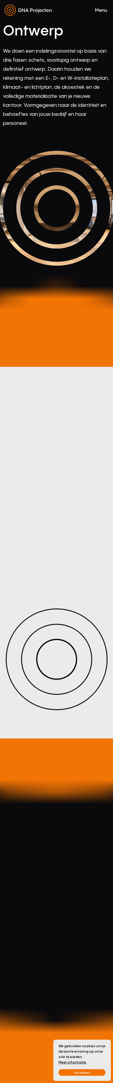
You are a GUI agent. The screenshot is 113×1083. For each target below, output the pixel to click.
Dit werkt (71, 1036)
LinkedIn (47, 1074)
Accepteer (82, 1072)
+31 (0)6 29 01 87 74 (18, 1051)
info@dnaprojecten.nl (20, 1043)
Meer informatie (72, 1062)
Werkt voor (73, 1021)
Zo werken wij (76, 1028)
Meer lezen (21, 853)
